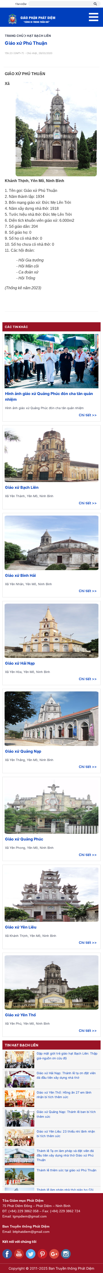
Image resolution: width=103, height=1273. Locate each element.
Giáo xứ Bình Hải (20, 575)
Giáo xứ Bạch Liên (22, 487)
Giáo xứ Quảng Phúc (24, 839)
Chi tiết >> (88, 415)
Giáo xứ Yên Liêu (20, 927)
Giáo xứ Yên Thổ (20, 1014)
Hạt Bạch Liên (39, 36)
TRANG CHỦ (14, 36)
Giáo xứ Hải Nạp (20, 663)
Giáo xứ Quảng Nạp (23, 751)
